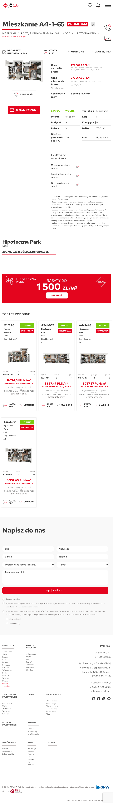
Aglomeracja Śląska (7, 652)
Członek (5, 791)
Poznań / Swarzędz (6, 663)
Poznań (29, 662)
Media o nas (31, 755)
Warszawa (6, 675)
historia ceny (59, 88)
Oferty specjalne (6, 684)
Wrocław (5, 678)
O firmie (32, 722)
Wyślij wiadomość (55, 590)
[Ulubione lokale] (90, 5)
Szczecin (5, 667)
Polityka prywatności (26, 787)
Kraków (5, 657)
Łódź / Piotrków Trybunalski (40, 33)
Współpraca (9, 742)
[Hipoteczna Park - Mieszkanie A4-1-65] (24, 71)
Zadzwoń (26, 94)
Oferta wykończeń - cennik (61, 185)
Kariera (5, 749)
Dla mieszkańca (52, 706)
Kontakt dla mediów (31, 762)
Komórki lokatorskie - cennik (62, 176)
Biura (31, 694)
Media (31, 742)
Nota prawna (74, 787)
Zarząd (31, 729)
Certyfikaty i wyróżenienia (33, 732)
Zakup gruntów (8, 754)
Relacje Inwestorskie (9, 723)
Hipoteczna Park (85, 33)
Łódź (66, 33)
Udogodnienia (53, 694)
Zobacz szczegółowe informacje (25, 251)
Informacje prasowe (32, 750)
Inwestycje (8, 645)
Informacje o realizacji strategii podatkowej (51, 787)
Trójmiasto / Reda (7, 671)
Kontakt (52, 742)
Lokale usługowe (31, 646)
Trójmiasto (30, 664)
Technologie (51, 711)
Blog (48, 714)
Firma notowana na (86, 787)
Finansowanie (51, 709)
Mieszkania (9, 33)
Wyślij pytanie (26, 109)
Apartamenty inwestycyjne (9, 695)
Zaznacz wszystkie (13, 599)
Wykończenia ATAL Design (51, 702)
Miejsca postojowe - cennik (61, 167)
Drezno (5, 681)
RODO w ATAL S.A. (10, 787)
